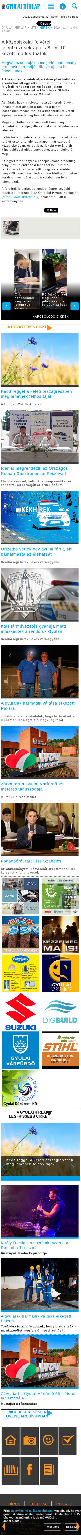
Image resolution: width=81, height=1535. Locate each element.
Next (75, 1169)
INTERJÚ (64, 1504)
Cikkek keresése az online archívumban (27, 1414)
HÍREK (45, 27)
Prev (6, 1169)
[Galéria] (29, 1447)
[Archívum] (10, 1477)
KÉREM (71, 1527)
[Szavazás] (67, 1447)
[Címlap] (10, 1447)
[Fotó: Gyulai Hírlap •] (11, 236)
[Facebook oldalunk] (29, 1477)
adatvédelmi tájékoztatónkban (32, 1510)
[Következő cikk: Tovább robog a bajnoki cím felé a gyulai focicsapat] (4, 1526)
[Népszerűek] (48, 1447)
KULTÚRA (38, 1504)
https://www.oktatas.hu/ (20, 197)
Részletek (52, 1527)
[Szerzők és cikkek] (48, 1477)
